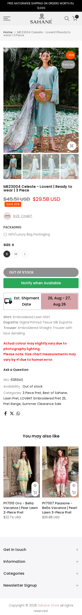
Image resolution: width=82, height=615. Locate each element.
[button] (41, 216)
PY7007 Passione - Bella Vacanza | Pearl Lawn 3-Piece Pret (59, 508)
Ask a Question (15, 369)
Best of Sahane (55, 393)
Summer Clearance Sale (41, 404)
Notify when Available (41, 283)
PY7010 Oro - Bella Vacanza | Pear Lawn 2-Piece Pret (20, 508)
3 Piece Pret (32, 393)
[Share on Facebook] (5, 413)
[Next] (75, 100)
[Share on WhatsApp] (18, 413)
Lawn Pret (11, 398)
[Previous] (6, 100)
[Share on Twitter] (12, 413)
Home (8, 32)
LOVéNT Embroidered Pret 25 (43, 398)
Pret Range (12, 404)
